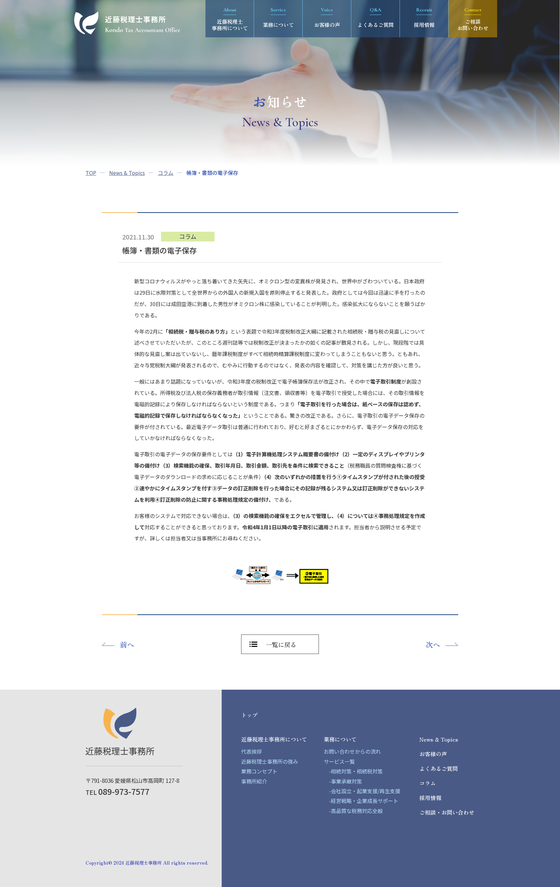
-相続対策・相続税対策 (353, 771)
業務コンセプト (259, 771)
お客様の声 (433, 754)
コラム (165, 173)
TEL (117, 792)
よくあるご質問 (438, 768)
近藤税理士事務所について (274, 739)
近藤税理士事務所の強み (269, 761)
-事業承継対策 (343, 781)
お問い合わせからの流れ (352, 751)
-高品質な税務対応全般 (353, 811)
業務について (340, 739)
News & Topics (127, 173)
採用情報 (430, 798)
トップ (249, 715)
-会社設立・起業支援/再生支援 (362, 791)
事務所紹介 (254, 781)
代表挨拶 (251, 751)
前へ (127, 644)
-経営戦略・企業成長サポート (361, 801)
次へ (433, 644)
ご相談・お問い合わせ (446, 812)
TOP (91, 173)
